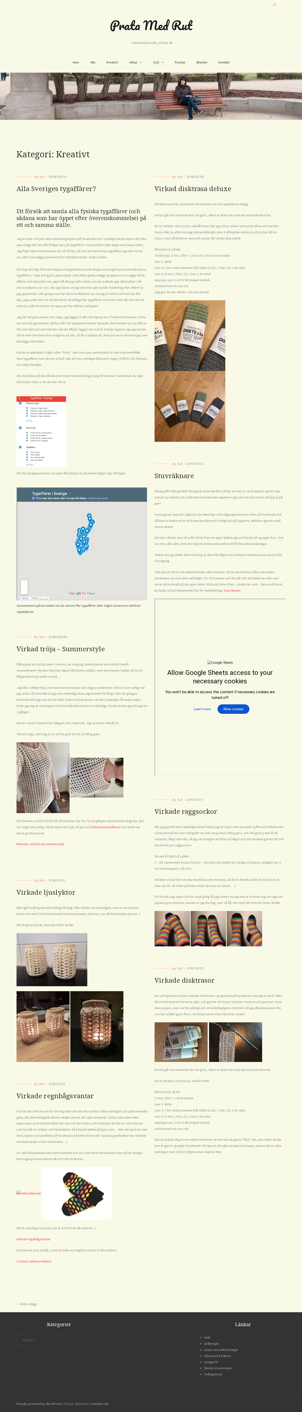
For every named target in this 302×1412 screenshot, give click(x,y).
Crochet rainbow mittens (34, 1261)
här (277, 903)
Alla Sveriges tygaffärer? (56, 189)
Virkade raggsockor (186, 811)
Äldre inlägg (28, 1304)
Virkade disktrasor (185, 980)
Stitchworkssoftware (106, 827)
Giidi (207, 1337)
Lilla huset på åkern (217, 1356)
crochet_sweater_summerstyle (39, 855)
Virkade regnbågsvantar (55, 1096)
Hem (76, 62)
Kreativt (112, 62)
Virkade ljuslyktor (46, 892)
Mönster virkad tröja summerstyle (40, 844)
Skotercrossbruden (218, 1368)
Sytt (156, 62)
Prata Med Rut (151, 25)
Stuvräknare (174, 476)
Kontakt (224, 62)
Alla (92, 62)
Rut (42, 177)
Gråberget (211, 1343)
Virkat (133, 62)
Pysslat (180, 62)
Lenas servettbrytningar (221, 1350)
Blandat (202, 62)
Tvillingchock (213, 1374)
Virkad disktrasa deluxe (193, 189)
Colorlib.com (100, 1404)
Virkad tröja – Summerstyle (61, 649)
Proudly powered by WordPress (39, 1404)
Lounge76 (211, 1362)
